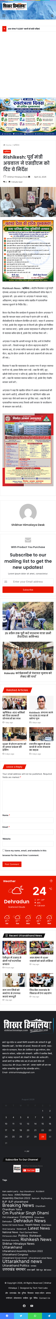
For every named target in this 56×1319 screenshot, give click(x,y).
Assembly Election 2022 (16, 1198)
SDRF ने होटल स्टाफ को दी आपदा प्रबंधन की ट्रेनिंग (14, 747)
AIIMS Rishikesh (22, 1194)
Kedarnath (22, 1229)
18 (13, 1130)
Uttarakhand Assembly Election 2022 (22, 1251)
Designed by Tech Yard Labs (34, 1288)
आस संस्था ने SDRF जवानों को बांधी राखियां (41, 959)
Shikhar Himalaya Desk (17, 177)
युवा (31, 1298)
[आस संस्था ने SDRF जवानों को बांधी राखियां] (42, 948)
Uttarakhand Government (14, 1258)
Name (6, 815)
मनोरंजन (9, 1298)
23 (50, 1130)
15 (43, 1123)
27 (28, 1136)
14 (35, 1123)
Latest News (39, 1228)
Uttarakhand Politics (15, 1265)
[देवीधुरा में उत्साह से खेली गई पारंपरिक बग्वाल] (14, 948)
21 (35, 1130)
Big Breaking (46, 1198)
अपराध (48, 1293)
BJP (4, 1201)
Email (6, 827)
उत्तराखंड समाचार (14, 1269)
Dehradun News (30, 1220)
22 (42, 1130)
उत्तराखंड (33, 1266)
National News (10, 1232)
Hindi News (46, 1225)
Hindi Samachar (8, 1229)
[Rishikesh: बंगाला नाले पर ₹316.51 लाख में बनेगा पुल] (41, 703)
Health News (32, 1224)
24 (6, 1136)
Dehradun (7, 1221)
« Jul (27, 1151)
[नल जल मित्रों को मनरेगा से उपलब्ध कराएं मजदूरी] (14, 980)
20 (28, 1130)
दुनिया (24, 1293)
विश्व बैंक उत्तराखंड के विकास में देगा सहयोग (41, 991)
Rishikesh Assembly (10, 1240)
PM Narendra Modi (9, 1236)
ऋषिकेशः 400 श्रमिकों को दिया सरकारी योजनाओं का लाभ (13, 715)
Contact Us (44, 1298)
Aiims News (7, 1195)
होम (6, 1293)
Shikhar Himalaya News (18, 1243)
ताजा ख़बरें (31, 1269)
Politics (23, 1235)
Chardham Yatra (12, 1209)
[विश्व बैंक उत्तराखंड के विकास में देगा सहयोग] (42, 980)
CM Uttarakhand (10, 1217)
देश (19, 1293)
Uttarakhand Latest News (40, 1258)
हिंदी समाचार (47, 1270)
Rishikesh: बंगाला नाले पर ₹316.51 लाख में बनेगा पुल (41, 715)
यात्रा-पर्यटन (39, 1293)
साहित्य (25, 1298)
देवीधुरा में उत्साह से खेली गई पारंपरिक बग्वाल (11, 961)
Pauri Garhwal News (29, 1232)
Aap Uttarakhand (27, 1191)
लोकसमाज (17, 1298)
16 (50, 1123)
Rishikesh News (36, 1239)
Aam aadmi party (10, 1191)
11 (13, 1123)
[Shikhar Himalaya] (14, 6)
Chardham (40, 1206)
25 (13, 1136)
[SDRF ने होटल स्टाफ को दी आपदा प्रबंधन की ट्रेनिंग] (14, 734)
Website (6, 838)
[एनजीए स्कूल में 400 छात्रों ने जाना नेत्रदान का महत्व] (41, 734)
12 (21, 1123)
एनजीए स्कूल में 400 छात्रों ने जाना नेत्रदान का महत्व (39, 747)
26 (20, 1136)
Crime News (39, 1217)
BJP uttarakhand (18, 1201)
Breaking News (18, 1205)
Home (8, 145)
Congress (26, 1217)
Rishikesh (35, 1235)
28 (35, 1136)
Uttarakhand (12, 1247)
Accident (40, 1191)
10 (6, 1123)
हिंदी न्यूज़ (39, 1270)
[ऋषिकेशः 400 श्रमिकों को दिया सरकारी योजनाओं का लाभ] (14, 703)
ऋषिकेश (16, 145)
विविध (36, 1298)
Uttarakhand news (22, 1261)
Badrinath (36, 1198)
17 (6, 1130)
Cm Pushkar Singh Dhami (25, 1213)
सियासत (30, 1293)
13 (28, 1123)
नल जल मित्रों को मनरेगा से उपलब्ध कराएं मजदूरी (11, 993)
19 (21, 1130)
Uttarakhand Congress (15, 1254)
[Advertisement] (28, 66)
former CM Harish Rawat (13, 1225)
